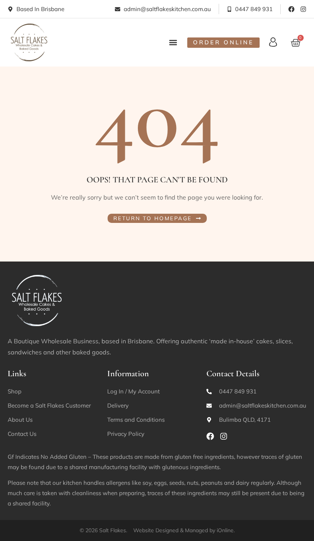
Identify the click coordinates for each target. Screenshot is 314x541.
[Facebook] (291, 9)
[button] (173, 42)
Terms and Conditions (136, 419)
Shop (14, 391)
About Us (20, 419)
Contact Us (22, 433)
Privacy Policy (125, 433)
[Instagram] (303, 9)
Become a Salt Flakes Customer (49, 405)
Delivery (118, 405)
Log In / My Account (133, 391)
